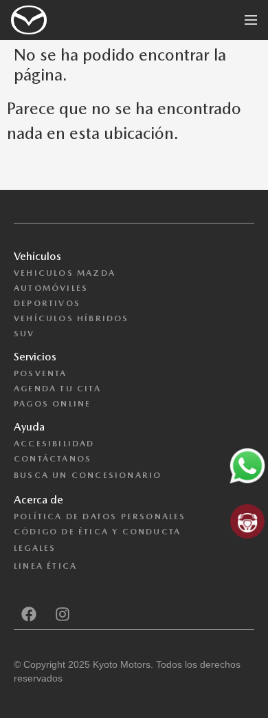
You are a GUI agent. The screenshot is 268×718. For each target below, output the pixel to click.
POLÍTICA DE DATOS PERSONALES (100, 516)
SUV (24, 333)
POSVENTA (40, 373)
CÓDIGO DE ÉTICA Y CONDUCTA (97, 531)
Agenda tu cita (57, 388)
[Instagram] (62, 614)
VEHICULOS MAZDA (64, 273)
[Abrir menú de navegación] (251, 20)
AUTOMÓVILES (51, 288)
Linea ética (45, 566)
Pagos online (52, 404)
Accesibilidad (54, 443)
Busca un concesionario (87, 475)
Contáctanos (52, 459)
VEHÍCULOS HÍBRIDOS (71, 318)
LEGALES (35, 548)
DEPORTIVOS (47, 303)
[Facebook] (29, 614)
